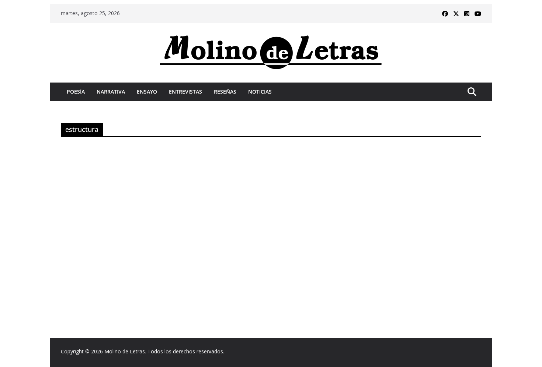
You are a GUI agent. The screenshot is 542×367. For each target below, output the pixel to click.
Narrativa (111, 91)
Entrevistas (185, 91)
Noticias (260, 91)
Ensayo (147, 91)
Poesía (76, 91)
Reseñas (225, 91)
